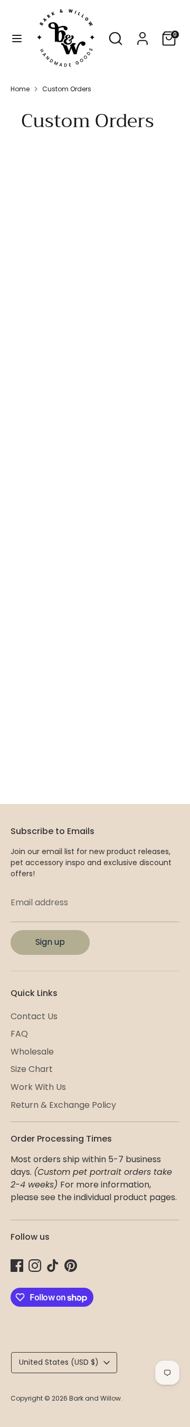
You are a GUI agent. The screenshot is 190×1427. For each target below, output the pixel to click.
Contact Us (34, 1016)
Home (20, 88)
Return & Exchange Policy (63, 1105)
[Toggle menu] (16, 38)
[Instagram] (34, 1265)
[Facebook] (17, 1265)
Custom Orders (66, 88)
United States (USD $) (59, 1362)
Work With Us (38, 1087)
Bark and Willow (95, 1398)
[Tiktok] (52, 1265)
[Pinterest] (70, 1265)
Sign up (50, 942)
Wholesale (32, 1052)
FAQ (19, 1034)
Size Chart (32, 1069)
